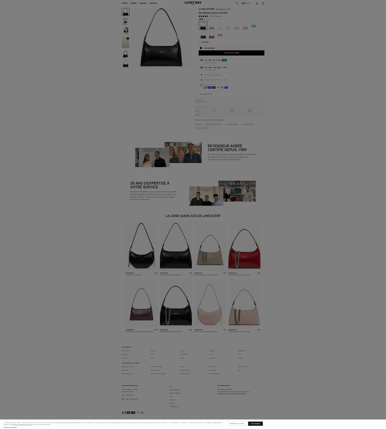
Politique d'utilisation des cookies (21, 424)
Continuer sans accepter (10, 427)
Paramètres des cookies (236, 423)
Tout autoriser (255, 423)
